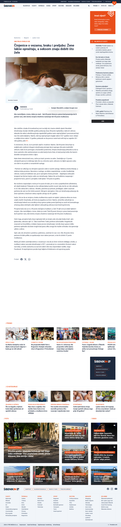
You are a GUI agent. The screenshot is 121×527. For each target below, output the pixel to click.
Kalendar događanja (102, 369)
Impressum (22, 524)
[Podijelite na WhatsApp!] (29, 259)
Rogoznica (24, 515)
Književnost (72, 505)
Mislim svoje (104, 507)
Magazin (68, 5)
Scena (48, 5)
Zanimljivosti (89, 519)
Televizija (40, 507)
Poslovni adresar (101, 375)
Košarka (55, 500)
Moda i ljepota (89, 500)
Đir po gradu (9, 513)
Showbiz (39, 498)
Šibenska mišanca (106, 509)
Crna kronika (9, 511)
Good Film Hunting (106, 505)
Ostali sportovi (57, 511)
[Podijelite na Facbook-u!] (21, 259)
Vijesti (34, 5)
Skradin (24, 507)
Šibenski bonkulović (106, 498)
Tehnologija (88, 505)
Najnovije (26, 5)
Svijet (7, 507)
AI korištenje (56, 524)
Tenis (55, 509)
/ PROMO (9, 323)
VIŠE (102, 121)
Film (70, 502)
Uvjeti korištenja (31, 524)
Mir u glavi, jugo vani (107, 500)
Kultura (61, 5)
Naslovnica (17, 38)
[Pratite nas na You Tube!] (116, 489)
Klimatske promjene (11, 515)
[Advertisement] (102, 292)
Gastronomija (89, 509)
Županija (41, 5)
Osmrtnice (99, 366)
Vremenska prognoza (12, 509)
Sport (54, 5)
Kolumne (76, 5)
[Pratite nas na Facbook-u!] (108, 489)
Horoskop (88, 515)
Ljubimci (87, 517)
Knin (23, 502)
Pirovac (24, 511)
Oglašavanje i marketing (45, 524)
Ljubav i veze (36, 38)
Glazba (39, 502)
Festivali (39, 505)
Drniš (23, 505)
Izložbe (71, 507)
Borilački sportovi (58, 505)
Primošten (24, 513)
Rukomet (55, 502)
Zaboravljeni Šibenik (107, 502)
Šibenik (8, 500)
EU (6, 505)
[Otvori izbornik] (114, 3)
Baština (71, 509)
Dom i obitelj (88, 511)
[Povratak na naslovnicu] (9, 6)
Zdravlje (87, 502)
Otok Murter (25, 509)
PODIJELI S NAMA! (103, 29)
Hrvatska (8, 502)
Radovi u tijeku (100, 372)
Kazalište (72, 500)
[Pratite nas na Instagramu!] (112, 489)
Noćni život (40, 500)
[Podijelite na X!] (25, 259)
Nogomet (56, 498)
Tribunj (24, 500)
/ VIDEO (93, 418)
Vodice (23, 498)
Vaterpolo (56, 507)
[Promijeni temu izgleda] (89, 6)
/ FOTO (6, 418)
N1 (27, 141)
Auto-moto (88, 507)
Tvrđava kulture (73, 498)
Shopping (88, 498)
